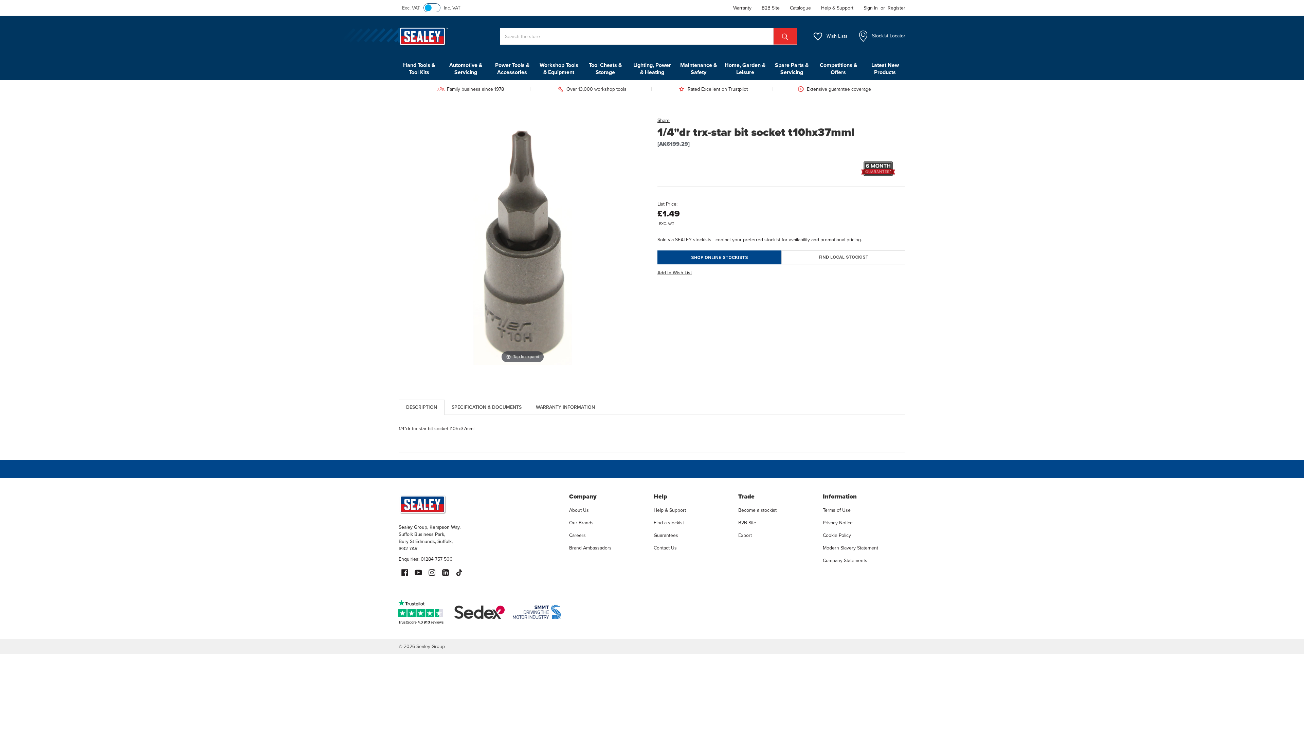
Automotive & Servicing (465, 68)
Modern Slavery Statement (850, 547)
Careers (577, 535)
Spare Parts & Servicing (792, 68)
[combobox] (648, 36)
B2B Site (747, 522)
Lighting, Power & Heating (652, 68)
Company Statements (845, 560)
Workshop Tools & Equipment (559, 68)
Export (745, 535)
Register (896, 7)
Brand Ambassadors (590, 547)
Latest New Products (885, 68)
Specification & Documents (487, 407)
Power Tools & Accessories (512, 68)
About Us (579, 510)
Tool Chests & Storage (605, 68)
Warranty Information (565, 407)
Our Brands (581, 522)
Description (421, 407)
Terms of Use (837, 510)
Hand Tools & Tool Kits (419, 68)
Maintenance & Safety (698, 68)
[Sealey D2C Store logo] (479, 504)
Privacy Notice (838, 522)
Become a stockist (757, 510)
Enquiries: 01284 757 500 (426, 559)
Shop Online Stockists (719, 257)
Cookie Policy (837, 535)
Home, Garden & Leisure (745, 68)
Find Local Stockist (843, 257)
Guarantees (666, 535)
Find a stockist (669, 522)
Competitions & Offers (838, 68)
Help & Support (670, 510)
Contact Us (665, 547)
